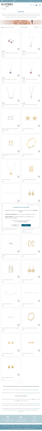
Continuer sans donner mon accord (32, 204)
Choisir (15, 225)
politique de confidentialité (22, 221)
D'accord (26, 225)
